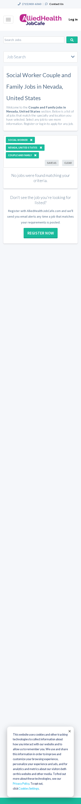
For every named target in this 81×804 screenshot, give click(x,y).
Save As (51, 162)
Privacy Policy (21, 783)
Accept (69, 731)
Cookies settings (28, 788)
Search (72, 39)
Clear (68, 162)
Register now (40, 233)
